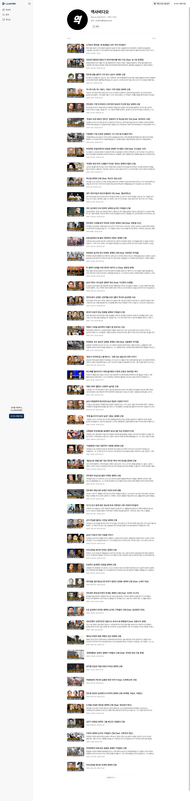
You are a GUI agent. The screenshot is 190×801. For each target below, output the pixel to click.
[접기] (29, 3)
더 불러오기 (110, 778)
